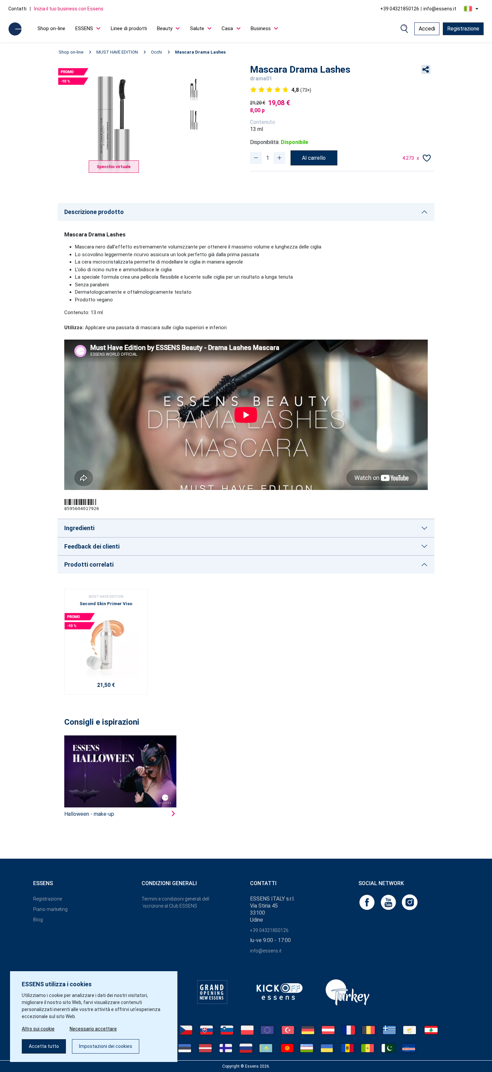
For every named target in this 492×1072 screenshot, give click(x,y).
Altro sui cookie (38, 1028)
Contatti (17, 8)
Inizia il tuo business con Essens (68, 8)
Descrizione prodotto (94, 211)
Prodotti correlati (88, 564)
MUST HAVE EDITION (117, 52)
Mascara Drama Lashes (200, 52)
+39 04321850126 (399, 8)
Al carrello (314, 158)
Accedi (427, 28)
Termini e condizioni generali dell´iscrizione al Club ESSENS (175, 902)
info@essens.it (439, 8)
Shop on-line (51, 28)
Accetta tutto (44, 1046)
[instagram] (409, 902)
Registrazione (463, 28)
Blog (38, 919)
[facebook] (367, 902)
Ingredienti (79, 527)
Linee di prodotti (129, 28)
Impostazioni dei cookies (105, 1046)
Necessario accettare (93, 1028)
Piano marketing (50, 909)
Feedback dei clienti (91, 546)
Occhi (156, 52)
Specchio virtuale (114, 166)
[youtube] (389, 902)
